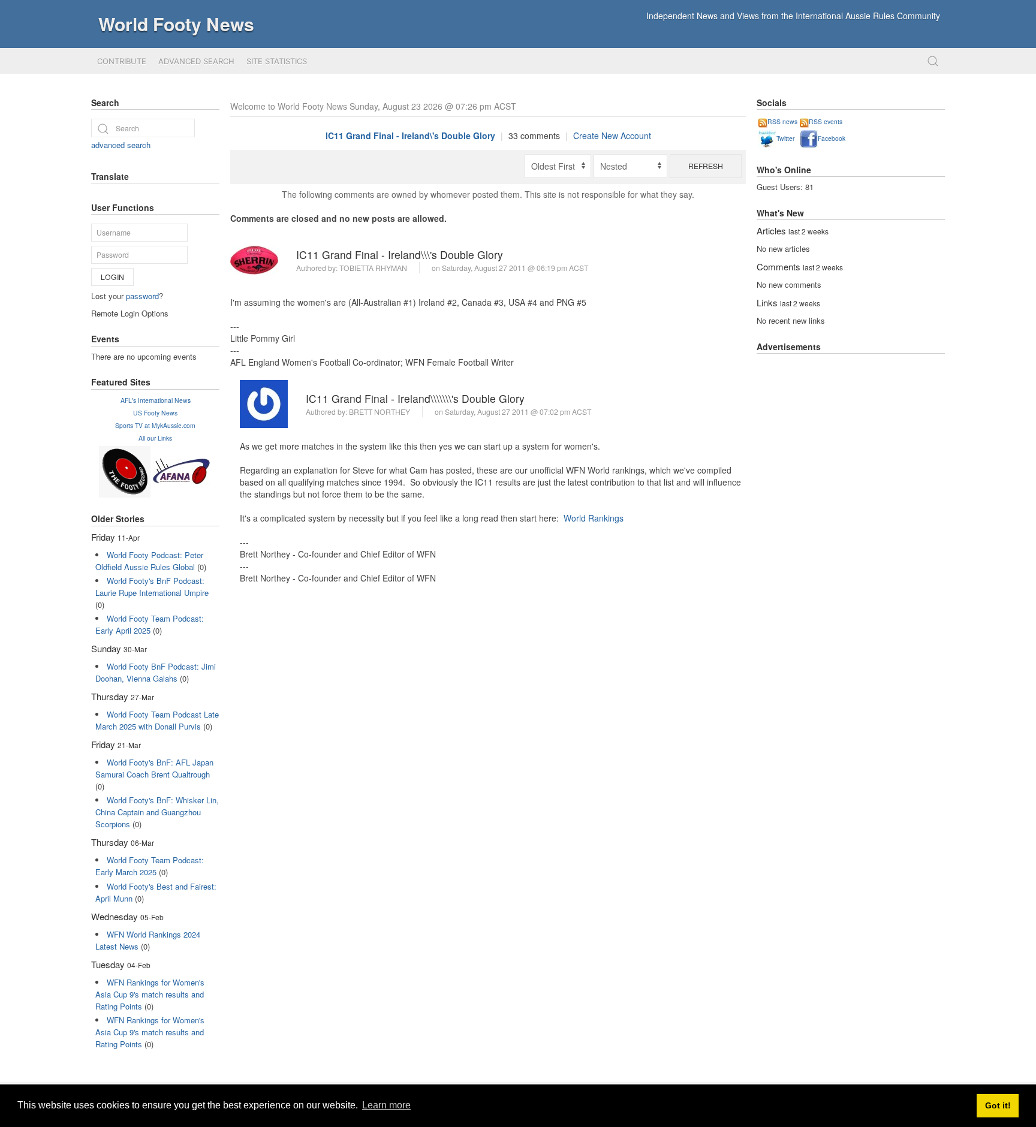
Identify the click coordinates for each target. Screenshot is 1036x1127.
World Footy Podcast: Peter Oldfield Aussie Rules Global (149, 560)
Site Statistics (276, 61)
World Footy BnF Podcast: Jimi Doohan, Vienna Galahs (155, 672)
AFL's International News (156, 400)
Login (112, 277)
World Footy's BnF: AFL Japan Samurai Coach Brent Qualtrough (154, 768)
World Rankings (594, 518)
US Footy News (155, 412)
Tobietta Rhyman (373, 268)
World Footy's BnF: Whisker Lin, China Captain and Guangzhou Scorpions (157, 812)
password (142, 296)
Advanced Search (196, 61)
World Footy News (176, 24)
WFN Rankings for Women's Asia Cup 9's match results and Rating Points (149, 994)
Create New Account (612, 135)
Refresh (705, 166)
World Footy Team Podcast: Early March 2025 (149, 866)
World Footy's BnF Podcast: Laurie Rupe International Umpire (152, 586)
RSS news (782, 121)
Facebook (831, 138)
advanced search (120, 144)
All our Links (155, 437)
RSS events (825, 121)
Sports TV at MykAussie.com (155, 425)
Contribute (121, 61)
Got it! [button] (998, 1105)
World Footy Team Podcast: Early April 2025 (149, 624)
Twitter (785, 138)
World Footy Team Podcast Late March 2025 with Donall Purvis (157, 720)
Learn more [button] (386, 1105)
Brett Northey (379, 411)
